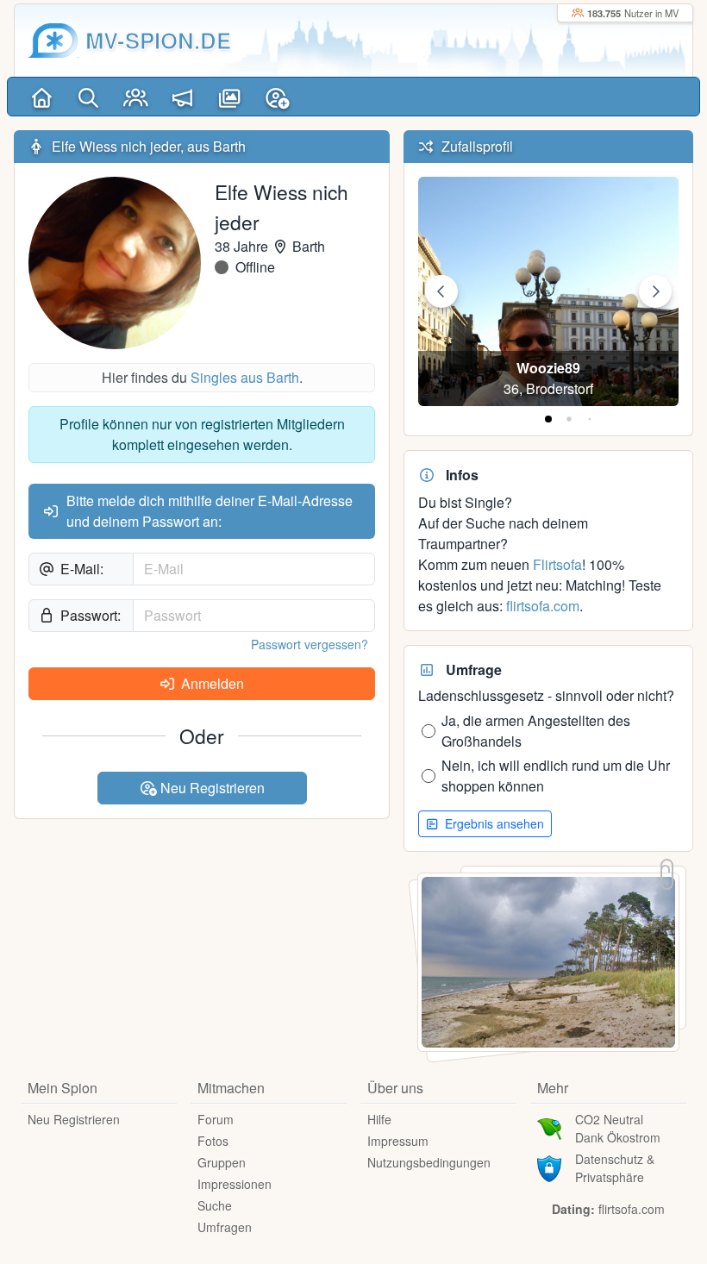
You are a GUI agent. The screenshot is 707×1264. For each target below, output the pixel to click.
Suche (214, 1205)
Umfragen (224, 1227)
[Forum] (183, 96)
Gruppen (221, 1162)
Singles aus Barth (245, 377)
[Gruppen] (136, 96)
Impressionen (234, 1183)
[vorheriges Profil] (441, 291)
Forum (215, 1119)
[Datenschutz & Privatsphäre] (549, 1166)
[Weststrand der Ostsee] (548, 961)
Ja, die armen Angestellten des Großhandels (535, 730)
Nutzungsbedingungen (429, 1162)
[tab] (548, 419)
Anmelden (211, 683)
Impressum (398, 1140)
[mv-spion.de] (53, 40)
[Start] (42, 96)
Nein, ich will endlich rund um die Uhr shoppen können (555, 775)
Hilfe (379, 1119)
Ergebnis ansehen (492, 823)
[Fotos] (230, 96)
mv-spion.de (158, 40)
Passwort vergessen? (309, 644)
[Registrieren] (277, 96)
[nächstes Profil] (655, 291)
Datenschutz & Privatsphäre (614, 1168)
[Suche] (89, 96)
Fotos (212, 1140)
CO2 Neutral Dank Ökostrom (617, 1128)
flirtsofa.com (542, 606)
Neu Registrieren (211, 788)
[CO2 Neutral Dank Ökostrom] (549, 1127)
